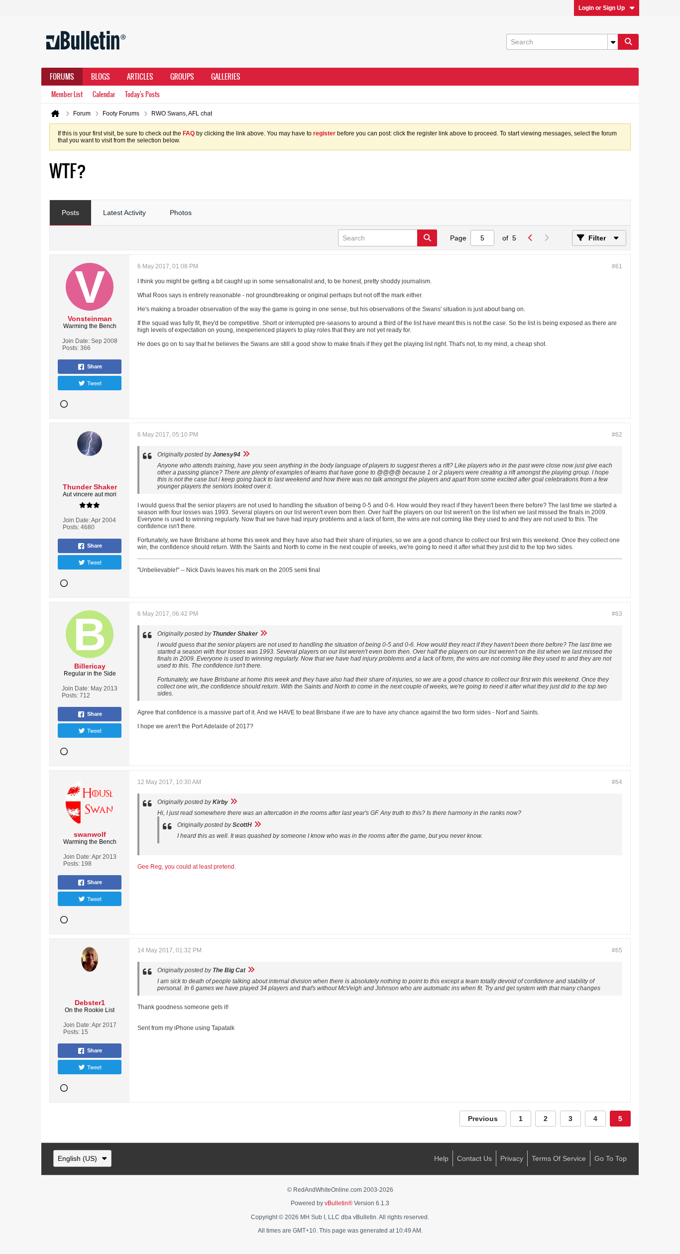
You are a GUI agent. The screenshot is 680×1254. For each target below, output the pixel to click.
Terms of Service (559, 1158)
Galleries (225, 76)
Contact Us (474, 1158)
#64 (617, 782)
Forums (62, 76)
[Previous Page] (530, 238)
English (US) (77, 1158)
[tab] (70, 213)
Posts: (70, 347)
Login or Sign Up (601, 7)
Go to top (610, 1158)
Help (441, 1158)
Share (94, 366)
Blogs (100, 76)
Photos (181, 213)
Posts (70, 213)
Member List (67, 94)
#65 (617, 950)
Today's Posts (142, 94)
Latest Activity (124, 213)
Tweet (94, 383)
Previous (483, 1119)
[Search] (628, 42)
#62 (617, 434)
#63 (617, 613)
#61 (617, 266)
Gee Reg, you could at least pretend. (186, 866)
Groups (182, 76)
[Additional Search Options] (612, 42)
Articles (140, 76)
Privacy (511, 1158)
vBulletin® (338, 1203)
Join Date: (76, 341)
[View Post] (246, 454)
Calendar (104, 94)
